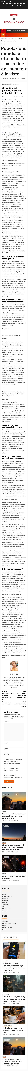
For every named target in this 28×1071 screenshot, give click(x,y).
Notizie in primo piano (7, 1025)
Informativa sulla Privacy (15, 3)
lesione (8, 272)
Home (4, 894)
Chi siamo (5, 3)
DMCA (24, 3)
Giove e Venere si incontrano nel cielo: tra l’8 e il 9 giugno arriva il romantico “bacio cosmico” (13, 847)
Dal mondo (5, 898)
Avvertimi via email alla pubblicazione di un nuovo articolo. (13, 776)
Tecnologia (5, 904)
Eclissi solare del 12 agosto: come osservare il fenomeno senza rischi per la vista (13, 816)
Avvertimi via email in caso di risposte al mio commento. (12, 769)
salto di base (11, 311)
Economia (5, 900)
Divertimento (6, 994)
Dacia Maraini (6, 78)
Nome (6, 743)
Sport (3, 906)
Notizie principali (7, 896)
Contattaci (19, 5)
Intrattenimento (6, 909)
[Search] (25, 34)
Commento (7, 721)
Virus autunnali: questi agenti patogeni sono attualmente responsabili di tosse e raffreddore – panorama (20, 699)
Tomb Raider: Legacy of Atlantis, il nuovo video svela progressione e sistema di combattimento (14, 999)
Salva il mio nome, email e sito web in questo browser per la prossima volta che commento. (13, 761)
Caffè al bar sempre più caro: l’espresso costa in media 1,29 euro (13, 1030)
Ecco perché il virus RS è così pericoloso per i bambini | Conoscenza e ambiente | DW (8, 698)
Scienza (4, 811)
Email (6, 748)
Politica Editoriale (11, 5)
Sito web (6, 754)
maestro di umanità (16, 246)
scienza (4, 902)
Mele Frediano (15, 820)
